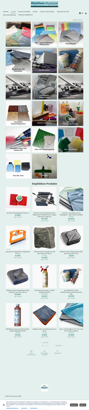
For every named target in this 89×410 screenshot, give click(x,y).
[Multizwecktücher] (18, 31)
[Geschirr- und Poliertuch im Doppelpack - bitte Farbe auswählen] (71, 199)
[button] (59, 346)
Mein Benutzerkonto (31, 353)
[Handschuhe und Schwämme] (18, 57)
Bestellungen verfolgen (44, 353)
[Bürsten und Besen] (44, 110)
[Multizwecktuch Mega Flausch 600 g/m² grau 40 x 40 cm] (71, 238)
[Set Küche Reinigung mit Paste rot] (18, 199)
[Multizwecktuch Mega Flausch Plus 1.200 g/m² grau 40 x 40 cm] (18, 276)
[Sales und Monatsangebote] (44, 137)
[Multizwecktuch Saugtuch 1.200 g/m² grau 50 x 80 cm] (44, 238)
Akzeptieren (74, 405)
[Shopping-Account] (86, 13)
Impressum (24, 408)
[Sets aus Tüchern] (70, 137)
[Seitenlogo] (44, 4)
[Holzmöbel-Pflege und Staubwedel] (18, 137)
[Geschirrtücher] (44, 57)
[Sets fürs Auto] (18, 163)
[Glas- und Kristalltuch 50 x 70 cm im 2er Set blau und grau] (71, 315)
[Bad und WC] (70, 57)
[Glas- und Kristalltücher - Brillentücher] (44, 31)
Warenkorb (57, 353)
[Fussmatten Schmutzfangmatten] (18, 110)
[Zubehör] (44, 163)
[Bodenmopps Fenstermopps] (44, 84)
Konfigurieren (33, 408)
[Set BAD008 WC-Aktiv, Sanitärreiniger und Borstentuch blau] (71, 276)
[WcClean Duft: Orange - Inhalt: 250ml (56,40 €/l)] (44, 276)
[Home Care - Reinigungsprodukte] (70, 110)
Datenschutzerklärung (12, 408)
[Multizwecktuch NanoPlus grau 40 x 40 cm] (44, 315)
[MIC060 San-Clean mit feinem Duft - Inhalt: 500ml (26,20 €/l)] (18, 315)
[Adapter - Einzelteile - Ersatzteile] (70, 84)
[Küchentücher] (70, 31)
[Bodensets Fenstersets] (18, 84)
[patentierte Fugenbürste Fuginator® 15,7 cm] (18, 238)
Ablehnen (82, 405)
